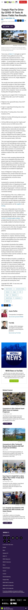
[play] (2, 608)
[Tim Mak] (4, 325)
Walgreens (14, 295)
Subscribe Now (14, 381)
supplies (19, 204)
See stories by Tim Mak (15, 333)
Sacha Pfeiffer (9, 18)
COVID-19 (8, 301)
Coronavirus (18, 298)
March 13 (11, 54)
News (4, 550)
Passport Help (6, 579)
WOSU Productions (7, 562)
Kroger (14, 292)
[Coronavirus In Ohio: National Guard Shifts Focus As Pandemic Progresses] (14, 398)
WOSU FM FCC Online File (8, 582)
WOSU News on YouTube (14, 371)
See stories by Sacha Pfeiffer (16, 316)
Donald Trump (9, 298)
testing (3, 206)
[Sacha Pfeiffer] (4, 313)
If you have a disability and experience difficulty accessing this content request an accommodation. (14, 592)
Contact (4, 573)
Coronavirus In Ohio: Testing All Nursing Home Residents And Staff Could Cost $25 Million (13, 446)
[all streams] (26, 608)
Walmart (7, 292)
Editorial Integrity (6, 567)
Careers (4, 570)
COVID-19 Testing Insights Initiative (10, 218)
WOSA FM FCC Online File (8, 585)
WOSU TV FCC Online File (8, 588)
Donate (24, 2)
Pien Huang (5, 481)
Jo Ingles (4, 414)
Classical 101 (5, 553)
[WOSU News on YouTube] (14, 355)
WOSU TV (5, 556)
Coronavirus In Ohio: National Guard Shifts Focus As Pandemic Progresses (13, 410)
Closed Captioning (6, 576)
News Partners (9, 288)
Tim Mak (11, 323)
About (4, 564)
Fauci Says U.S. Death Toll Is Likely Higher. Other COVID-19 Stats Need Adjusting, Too (13, 477)
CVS (20, 292)
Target (7, 295)
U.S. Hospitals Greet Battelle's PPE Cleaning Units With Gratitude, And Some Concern (13, 509)
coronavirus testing (20, 288)
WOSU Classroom (6, 559)
